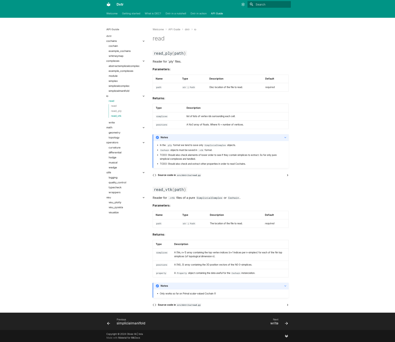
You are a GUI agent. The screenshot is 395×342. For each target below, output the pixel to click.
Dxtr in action (198, 13)
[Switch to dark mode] (243, 4)
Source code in (179, 175)
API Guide (217, 13)
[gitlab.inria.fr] (286, 336)
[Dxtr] (108, 4)
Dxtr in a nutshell (176, 13)
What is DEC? (153, 13)
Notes (164, 137)
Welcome (112, 13)
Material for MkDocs (129, 337)
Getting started (131, 13)
